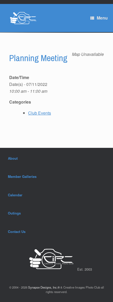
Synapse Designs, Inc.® (44, 287)
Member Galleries (22, 176)
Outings (14, 213)
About (13, 158)
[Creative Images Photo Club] (21, 18)
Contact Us (16, 231)
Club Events (39, 113)
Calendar (15, 194)
